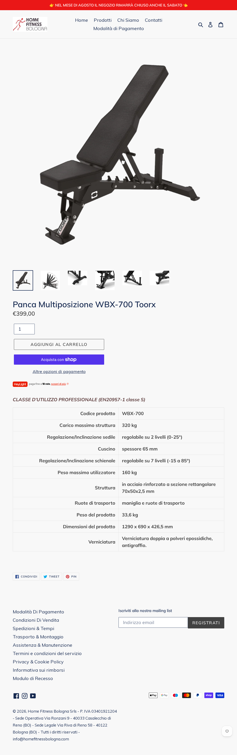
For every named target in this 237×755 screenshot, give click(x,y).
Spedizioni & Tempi (33, 628)
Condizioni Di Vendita (36, 620)
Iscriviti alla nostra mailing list (145, 610)
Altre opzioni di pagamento (59, 371)
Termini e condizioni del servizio (47, 653)
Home (81, 20)
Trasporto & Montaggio (38, 637)
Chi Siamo (128, 20)
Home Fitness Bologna (48, 711)
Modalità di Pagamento (118, 28)
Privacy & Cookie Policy (38, 662)
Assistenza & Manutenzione (42, 645)
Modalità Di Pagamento (38, 612)
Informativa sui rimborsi (39, 670)
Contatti (153, 20)
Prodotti (103, 20)
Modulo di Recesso (33, 678)
